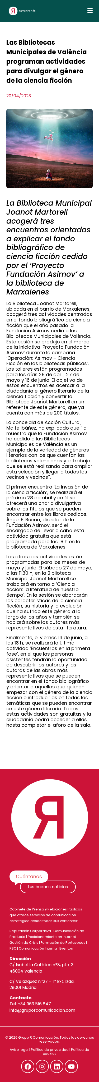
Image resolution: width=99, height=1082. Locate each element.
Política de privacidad (50, 1049)
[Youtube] (71, 1066)
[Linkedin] (56, 1066)
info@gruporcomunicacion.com (42, 1010)
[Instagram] (42, 1066)
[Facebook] (27, 1066)
